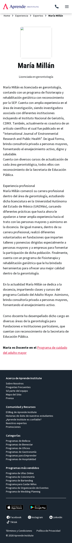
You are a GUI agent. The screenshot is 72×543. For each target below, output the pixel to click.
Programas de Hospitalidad (21, 459)
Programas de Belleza (18, 440)
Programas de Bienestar (19, 444)
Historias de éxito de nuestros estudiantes (29, 415)
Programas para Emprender (21, 455)
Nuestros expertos (16, 423)
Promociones (13, 426)
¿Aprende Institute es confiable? (24, 419)
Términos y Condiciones (19, 530)
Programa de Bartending (19, 480)
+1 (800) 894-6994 (56, 6)
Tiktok (13, 522)
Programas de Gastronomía (21, 451)
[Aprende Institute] (21, 6)
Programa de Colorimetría (20, 476)
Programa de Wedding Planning (23, 491)
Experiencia (21, 15)
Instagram (37, 517)
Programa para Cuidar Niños (21, 484)
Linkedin (57, 517)
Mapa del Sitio (13, 394)
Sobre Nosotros (15, 383)
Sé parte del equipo (17, 390)
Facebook (15, 517)
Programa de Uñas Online (20, 473)
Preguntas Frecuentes (18, 387)
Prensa (10, 398)
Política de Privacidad (48, 530)
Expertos (38, 15)
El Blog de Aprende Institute (21, 412)
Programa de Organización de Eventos (27, 488)
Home (7, 15)
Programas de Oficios (18, 448)
